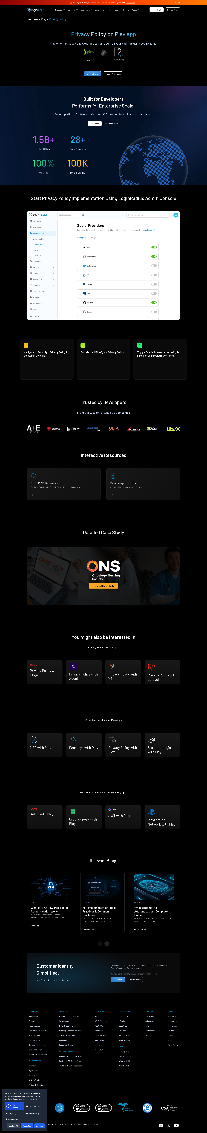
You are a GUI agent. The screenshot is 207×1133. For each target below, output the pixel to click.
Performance (34, 1106)
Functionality (34, 1113)
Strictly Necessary (13, 1106)
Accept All (27, 1126)
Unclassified (13, 1119)
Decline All (13, 1126)
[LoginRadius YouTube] (176, 1125)
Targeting (12, 1113)
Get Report (130, 3)
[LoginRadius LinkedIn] (161, 1125)
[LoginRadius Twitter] (168, 1125)
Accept (39, 1126)
